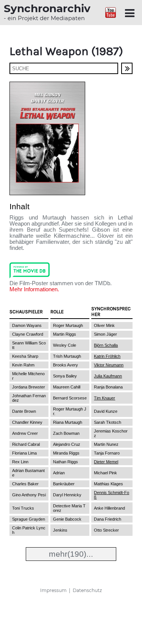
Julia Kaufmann (108, 376)
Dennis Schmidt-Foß (111, 494)
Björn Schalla (106, 345)
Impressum (53, 590)
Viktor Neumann (108, 365)
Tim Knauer (104, 398)
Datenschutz (87, 590)
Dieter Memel (106, 461)
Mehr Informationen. (34, 289)
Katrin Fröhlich (107, 356)
